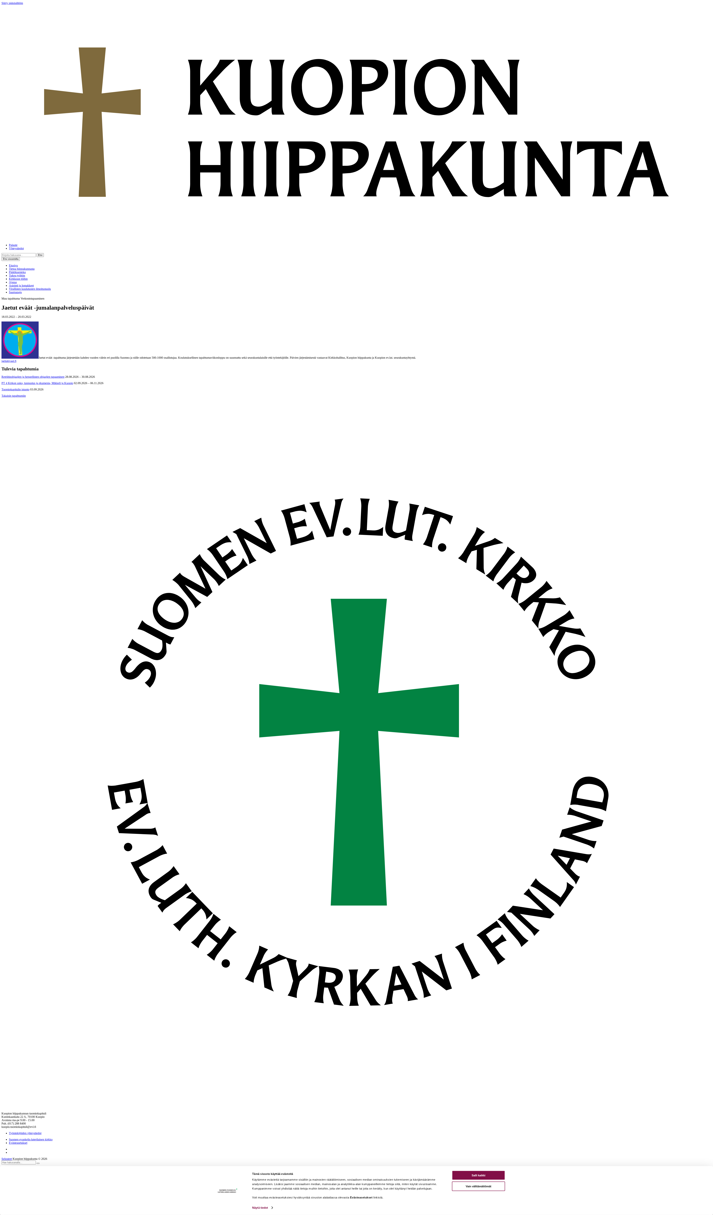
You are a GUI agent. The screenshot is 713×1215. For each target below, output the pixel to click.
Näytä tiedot (260, 1207)
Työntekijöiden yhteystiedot (25, 1133)
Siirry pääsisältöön (12, 3)
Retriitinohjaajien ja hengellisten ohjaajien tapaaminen (32, 376)
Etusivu (13, 265)
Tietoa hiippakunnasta (22, 268)
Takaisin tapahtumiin (13, 395)
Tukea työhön (17, 275)
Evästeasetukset (18, 1142)
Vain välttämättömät (478, 1186)
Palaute (13, 245)
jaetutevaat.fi (8, 361)
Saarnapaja (15, 292)
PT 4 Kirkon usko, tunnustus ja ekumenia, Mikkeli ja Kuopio (37, 383)
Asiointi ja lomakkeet (21, 285)
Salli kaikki (478, 1175)
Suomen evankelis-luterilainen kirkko (31, 1139)
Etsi (40, 255)
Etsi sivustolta (10, 259)
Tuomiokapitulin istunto (15, 389)
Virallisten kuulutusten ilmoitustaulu (30, 288)
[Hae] (38, 1163)
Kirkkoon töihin (18, 278)
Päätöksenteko (17, 272)
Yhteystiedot (16, 248)
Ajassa (13, 282)
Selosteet (6, 1158)
